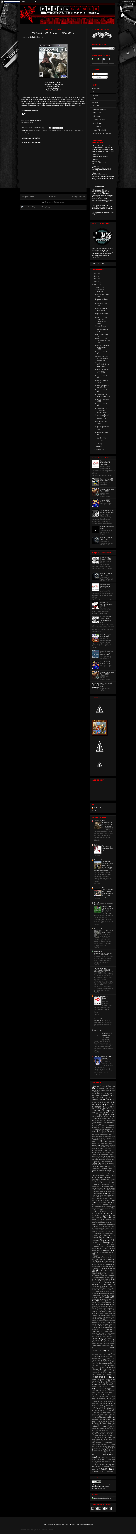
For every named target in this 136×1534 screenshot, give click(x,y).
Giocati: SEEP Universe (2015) (105, 501)
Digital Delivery (99, 1193)
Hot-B (104, 1259)
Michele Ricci (98, 808)
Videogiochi (28, 133)
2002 (95, 1107)
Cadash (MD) (95, 1168)
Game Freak (101, 1231)
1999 (108, 1102)
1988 (104, 1095)
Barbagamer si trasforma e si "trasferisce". (105, 462)
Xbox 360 (105, 1465)
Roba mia (103, 1381)
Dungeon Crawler (107, 1198)
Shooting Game (104, 1396)
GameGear (107, 1235)
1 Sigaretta (110, 1086)
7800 (103, 1118)
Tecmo (96, 1423)
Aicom (94, 1131)
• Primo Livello (96, 112)
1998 (101, 1102)
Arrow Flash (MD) (106, 1143)
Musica (108, 1304)
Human (99, 1261)
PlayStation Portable (97, 1342)
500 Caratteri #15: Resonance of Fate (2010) (102, 340)
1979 (111, 1092)
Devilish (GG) (106, 1189)
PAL (99, 1327)
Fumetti (96, 1226)
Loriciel (110, 1286)
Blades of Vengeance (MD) (107, 1159)
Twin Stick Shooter (108, 1439)
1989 (110, 1095)
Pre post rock (99, 1348)
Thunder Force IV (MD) (99, 1435)
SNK (101, 1401)
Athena (113, 1145)
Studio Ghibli (97, 1412)
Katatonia (105, 1274)
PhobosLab (94, 1333)
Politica (113, 1343)
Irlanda (110, 1268)
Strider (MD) (111, 1410)
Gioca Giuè (98, 951)
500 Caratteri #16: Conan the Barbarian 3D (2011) (101, 320)
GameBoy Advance (108, 1233)
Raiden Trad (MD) (97, 1363)
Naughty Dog (102, 1310)
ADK (102, 1124)
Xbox (98, 1464)
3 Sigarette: (96, 173)
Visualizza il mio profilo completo (102, 811)
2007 (93, 1109)
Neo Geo (112, 1311)
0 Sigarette (95, 1086)
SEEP (106, 1386)
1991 (101, 1098)
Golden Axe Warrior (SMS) (108, 1244)
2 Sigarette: (96, 166)
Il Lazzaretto (111, 1263)
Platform (94, 1338)
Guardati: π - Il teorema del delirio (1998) (106, 604)
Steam (101, 1407)
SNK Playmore (109, 1401)
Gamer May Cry (99, 821)
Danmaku (106, 1184)
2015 (96, 276)
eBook (110, 1202)
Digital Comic (111, 1191)
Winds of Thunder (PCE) (103, 1463)
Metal (93, 1301)
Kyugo (106, 1279)
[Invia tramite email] (53, 128)
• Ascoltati (95, 102)
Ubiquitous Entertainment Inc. (104, 1441)
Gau (111, 1237)
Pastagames (95, 1329)
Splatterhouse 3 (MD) (97, 1405)
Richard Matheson (106, 1379)
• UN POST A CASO (98, 263)
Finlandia (107, 1219)
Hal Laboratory (99, 1254)
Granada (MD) (98, 1246)
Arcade (101, 1141)
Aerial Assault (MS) (99, 1127)
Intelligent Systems (109, 1266)
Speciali (110, 1403)
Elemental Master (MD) (98, 1206)
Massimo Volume (104, 1293)
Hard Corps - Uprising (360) (105, 1256)
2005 (106, 1107)
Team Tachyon (101, 1421)
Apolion (104, 1139)
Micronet (109, 1301)
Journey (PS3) (108, 1270)
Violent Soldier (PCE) (103, 1457)
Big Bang (101, 1156)
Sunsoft (106, 1414)
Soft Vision (94, 1403)
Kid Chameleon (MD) (97, 1275)
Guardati (106, 1250)
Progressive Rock (97, 1354)
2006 (111, 1107)
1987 (98, 1095)
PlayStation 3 (56, 130)
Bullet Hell (103, 1166)
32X (93, 1117)
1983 (104, 1094)
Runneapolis (98, 929)
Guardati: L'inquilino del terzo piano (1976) (102, 347)
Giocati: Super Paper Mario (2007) (102, 386)
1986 (93, 1095)
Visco (103, 1459)
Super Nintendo (107, 1417)
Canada (94, 1170)
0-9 (103, 1086)
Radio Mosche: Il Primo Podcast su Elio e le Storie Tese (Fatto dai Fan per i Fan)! (107, 910)
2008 (99, 1109)
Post (96, 74)
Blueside (104, 1163)
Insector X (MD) (96, 1266)
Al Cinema (102, 1131)
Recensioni (94, 1371)
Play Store (107, 1338)
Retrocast (108, 1374)
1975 (95, 1092)
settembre (99, 438)
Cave (108, 1170)
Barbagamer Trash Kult (103, 1150)
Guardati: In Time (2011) (101, 304)
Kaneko (97, 1274)
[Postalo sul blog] (56, 128)
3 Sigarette (105, 1115)
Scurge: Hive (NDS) (97, 1386)
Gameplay (97, 1237)
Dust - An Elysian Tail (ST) (100, 1200)
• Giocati (94, 92)
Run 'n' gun (111, 1383)
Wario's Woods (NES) (102, 1461)
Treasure (109, 1437)
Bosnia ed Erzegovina (106, 1165)
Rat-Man (101, 1367)
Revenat (94, 1379)
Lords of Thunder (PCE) (99, 1286)
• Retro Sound (96, 123)
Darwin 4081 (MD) (108, 1186)
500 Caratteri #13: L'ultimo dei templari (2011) (101, 410)
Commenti (97, 77)
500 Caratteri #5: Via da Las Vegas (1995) (107, 511)
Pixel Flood (110, 1336)
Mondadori (100, 1304)
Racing (108, 1362)
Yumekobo (95, 1471)
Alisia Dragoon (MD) (97, 1134)
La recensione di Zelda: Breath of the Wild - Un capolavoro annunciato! (107, 1035)
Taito (93, 1421)
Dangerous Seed (96, 1182)
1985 (111, 1093)
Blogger (90, 1524)
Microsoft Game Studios (98, 1302)
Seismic (98, 1388)
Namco (94, 1308)
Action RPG (111, 1122)
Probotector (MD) (107, 1353)
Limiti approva (107, 1284)
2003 (100, 1107)
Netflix (101, 1313)
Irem (103, 1268)
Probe (109, 1351)
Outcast (112, 1326)
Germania (94, 1240)
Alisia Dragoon (108, 1133)
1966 (113, 1090)
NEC (105, 1311)
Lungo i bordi (95, 1288)
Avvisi (99, 1148)
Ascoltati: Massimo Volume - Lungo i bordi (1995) (106, 652)
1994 (100, 1099)
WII (111, 1461)
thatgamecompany (104, 1425)
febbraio (99, 449)
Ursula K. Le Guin (98, 1448)
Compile (94, 1175)
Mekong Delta (95, 1299)
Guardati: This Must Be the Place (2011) (102, 428)
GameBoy (97, 1233)
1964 (107, 1090)
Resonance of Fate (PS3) (69, 130)
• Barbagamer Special (99, 109)
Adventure (111, 1126)
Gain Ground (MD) (110, 1226)
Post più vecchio (78, 197)
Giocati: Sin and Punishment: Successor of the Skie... (101, 328)
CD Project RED (100, 1172)
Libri (96, 1284)
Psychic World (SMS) (107, 1356)
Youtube (103, 1468)
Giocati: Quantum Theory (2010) (106, 538)
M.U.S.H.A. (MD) (108, 1288)
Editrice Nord (95, 1204)
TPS (102, 1437)
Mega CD (97, 1297)
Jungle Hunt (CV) (103, 1272)
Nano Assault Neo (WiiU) (106, 1308)
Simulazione (102, 1398)
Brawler (94, 1166)
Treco (93, 1439)
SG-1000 (105, 1389)
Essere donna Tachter (108, 1209)
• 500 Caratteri (96, 116)
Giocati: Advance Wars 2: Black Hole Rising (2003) (102, 364)
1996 (113, 1099)
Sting (105, 1408)
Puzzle (108, 1358)
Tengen (94, 1425)
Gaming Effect (99, 1019)
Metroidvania (101, 1301)
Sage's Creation (102, 1384)
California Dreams (107, 1168)
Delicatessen (98, 845)
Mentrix (104, 1299)
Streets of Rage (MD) (100, 1410)
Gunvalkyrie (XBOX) (107, 1252)
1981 (93, 1093)
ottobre (98, 287)
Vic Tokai (105, 1450)
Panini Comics (107, 1327)
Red (101, 1371)
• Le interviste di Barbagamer (101, 133)
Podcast (109, 1342)
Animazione (95, 1140)
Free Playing (102, 1224)
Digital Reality (103, 1195)
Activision (96, 1124)
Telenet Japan (107, 1423)
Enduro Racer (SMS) (102, 1208)
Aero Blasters (111, 1127)
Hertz (93, 1259)
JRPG (50, 130)
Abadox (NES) (99, 1120)
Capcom (101, 1170)
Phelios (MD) (108, 1331)
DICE (113, 1189)
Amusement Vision (110, 1136)
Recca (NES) (107, 1369)
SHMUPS (95, 1394)
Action (100, 1122)
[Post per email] (49, 128)
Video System (98, 1452)
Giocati (104, 190)
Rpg (104, 1383)
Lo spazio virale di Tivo (102, 1056)
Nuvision (94, 1324)
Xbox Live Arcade (103, 1466)
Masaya (96, 1293)
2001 (113, 1105)
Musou (102, 1306)
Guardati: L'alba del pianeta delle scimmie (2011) (101, 416)
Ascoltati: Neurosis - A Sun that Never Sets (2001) (102, 358)
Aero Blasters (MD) (99, 1129)
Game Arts (100, 1229)
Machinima (94, 1289)
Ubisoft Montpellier (96, 1442)
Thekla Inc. (112, 1433)
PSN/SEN (95, 1356)
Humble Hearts (108, 1261)
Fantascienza (110, 1213)
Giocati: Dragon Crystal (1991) (105, 635)
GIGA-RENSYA (96, 1243)
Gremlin (105, 1248)
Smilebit (95, 1401)
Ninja (98, 1317)
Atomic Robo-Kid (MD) (100, 1147)
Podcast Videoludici (97, 1343)
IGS (103, 1263)
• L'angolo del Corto (98, 119)
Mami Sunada (99, 1291)
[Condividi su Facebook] (60, 128)
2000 (108, 1105)
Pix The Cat (100, 1336)
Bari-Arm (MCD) (110, 1152)
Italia (93, 1270)
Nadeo (111, 1306)
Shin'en (104, 1390)
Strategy (112, 1409)
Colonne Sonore (107, 1173)
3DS (107, 1117)
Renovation (108, 1371)
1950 (102, 1090)
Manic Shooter (110, 1291)
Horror (99, 1259)
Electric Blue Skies (100, 968)
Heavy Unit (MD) (107, 1257)
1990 (93, 1097)
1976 (101, 1092)
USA (107, 1448)
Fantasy (97, 1215)
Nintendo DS (109, 1318)
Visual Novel (111, 1459)
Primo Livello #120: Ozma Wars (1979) (106, 480)
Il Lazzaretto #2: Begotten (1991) (105, 558)
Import (95, 1264)
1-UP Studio (99, 1088)
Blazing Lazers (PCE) (107, 1161)
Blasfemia (96, 1161)
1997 (95, 1102)
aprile (98, 444)
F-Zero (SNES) (102, 1211)
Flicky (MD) (95, 1222)
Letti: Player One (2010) (101, 422)
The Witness (103, 1433)
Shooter (94, 1396)
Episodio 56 (97, 1020)
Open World (108, 1324)
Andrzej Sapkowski (106, 1138)
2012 (96, 284)
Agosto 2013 (109, 1129)
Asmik (102, 1145)
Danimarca (97, 1184)
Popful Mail (103, 1345)
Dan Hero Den (99, 860)
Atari (107, 1145)
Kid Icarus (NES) (110, 1275)
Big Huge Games (110, 1156)
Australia (110, 1147)
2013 (96, 282)
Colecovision (95, 1173)
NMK (108, 1320)
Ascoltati (94, 1145)
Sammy (111, 1384)
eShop (113, 1208)
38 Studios (100, 1116)
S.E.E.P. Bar (98, 1030)
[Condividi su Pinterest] (62, 128)
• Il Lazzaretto (96, 126)
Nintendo (99, 1319)
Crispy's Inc (95, 1179)
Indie (101, 1264)
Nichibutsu (101, 1315)
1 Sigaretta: (96, 159)
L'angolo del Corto (98, 1281)
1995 (107, 1099)
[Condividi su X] (58, 128)
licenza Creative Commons (100, 1487)
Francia (94, 1224)
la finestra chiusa (100, 888)
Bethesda (94, 1156)
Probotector (95, 1353)
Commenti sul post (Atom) (56, 202)
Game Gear (111, 1231)
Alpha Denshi (108, 1134)
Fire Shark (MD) (107, 1221)
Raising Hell (95, 1365)
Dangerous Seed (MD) (109, 1182)
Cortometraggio (105, 1177)
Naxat (110, 1310)
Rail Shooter (108, 1363)
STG (100, 1408)
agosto (98, 441)
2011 (95, 1111)
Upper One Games (109, 1446)
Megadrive (106, 1297)
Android (96, 1138)
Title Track (111, 1435)
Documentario (103, 1196)
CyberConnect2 (103, 1181)
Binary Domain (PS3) (100, 1158)
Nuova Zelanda (106, 1322)
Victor (113, 1450)
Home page (53, 197)
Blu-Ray (94, 1163)
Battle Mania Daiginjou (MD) (100, 1154)
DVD (113, 1200)
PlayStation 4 (108, 1340)
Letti (113, 1282)
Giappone (44, 130)
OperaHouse (95, 1326)
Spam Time (102, 1403)
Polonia (95, 1345)
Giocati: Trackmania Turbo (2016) (107, 490)
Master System (109, 1295)
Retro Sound (96, 1374)
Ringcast (94, 1381)
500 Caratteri (36, 130)
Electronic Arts (107, 1204)
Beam (111, 1154)
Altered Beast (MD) (97, 1136)
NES (95, 1313)
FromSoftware (111, 1224)
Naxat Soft (94, 1311)
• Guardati (95, 95)
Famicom (100, 1213)
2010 (30, 130)
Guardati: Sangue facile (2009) (101, 309)
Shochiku (108, 1394)
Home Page (96, 88)
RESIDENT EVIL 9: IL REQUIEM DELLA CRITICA (107, 824)
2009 (106, 1109)
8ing (109, 1118)
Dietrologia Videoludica (99, 1191)
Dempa (101, 1188)
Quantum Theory (96, 1360)
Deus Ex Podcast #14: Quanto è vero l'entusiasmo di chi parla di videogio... (107, 893)
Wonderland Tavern (101, 996)
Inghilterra (108, 1264)
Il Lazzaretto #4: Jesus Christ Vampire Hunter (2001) (105, 619)
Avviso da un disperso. (99, 290)
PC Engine (105, 1329)
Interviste (96, 1268)
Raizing (103, 1365)
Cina (110, 1172)
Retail (110, 1372)
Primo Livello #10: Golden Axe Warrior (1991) (106, 685)
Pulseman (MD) (96, 1358)
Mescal (110, 1299)
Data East (94, 1188)
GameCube (95, 1235)
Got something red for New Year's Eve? (107, 848)
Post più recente (27, 197)
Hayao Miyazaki (96, 1257)
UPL (101, 1446)
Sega (79, 130)
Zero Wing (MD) (108, 1471)
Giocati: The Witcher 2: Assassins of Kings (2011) (102, 371)
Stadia (104, 998)
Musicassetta (95, 1306)
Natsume (94, 1310)
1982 (98, 1094)
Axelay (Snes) (107, 1148)
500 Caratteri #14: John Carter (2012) (102, 395)
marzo (98, 447)
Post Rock (111, 1345)
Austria (93, 1148)
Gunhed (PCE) (95, 1252)
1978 (106, 1092)
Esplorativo (97, 1209)
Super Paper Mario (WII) (98, 1419)
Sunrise (100, 1414)
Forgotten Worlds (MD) (106, 1222)
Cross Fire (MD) (105, 1179)
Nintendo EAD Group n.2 (98, 1320)
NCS (100, 1311)
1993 (93, 1099)
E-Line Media (102, 1202)
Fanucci (105, 1215)
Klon (93, 1279)
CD (113, 1170)
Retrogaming (98, 1376)
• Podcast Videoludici (99, 130)
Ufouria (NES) (95, 1444)
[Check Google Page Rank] (101, 1498)
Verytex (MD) (97, 1450)
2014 (96, 279)
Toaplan (96, 1437)
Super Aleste (104, 1416)
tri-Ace (98, 1439)
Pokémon (106, 1343)
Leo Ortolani (105, 1282)
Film (104, 1217)
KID (112, 1273)
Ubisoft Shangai (108, 1442)
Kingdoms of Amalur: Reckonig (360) (103, 1277)
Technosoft (111, 1421)
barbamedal (96, 1152)
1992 (109, 1097)
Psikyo (109, 1354)
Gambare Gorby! (98, 1228)
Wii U (93, 1463)
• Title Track (95, 105)
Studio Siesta (106, 1412)
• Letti (93, 99)
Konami (99, 1279)
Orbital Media (104, 1326)
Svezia (110, 1419)
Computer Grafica (104, 1175)
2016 (96, 273)
